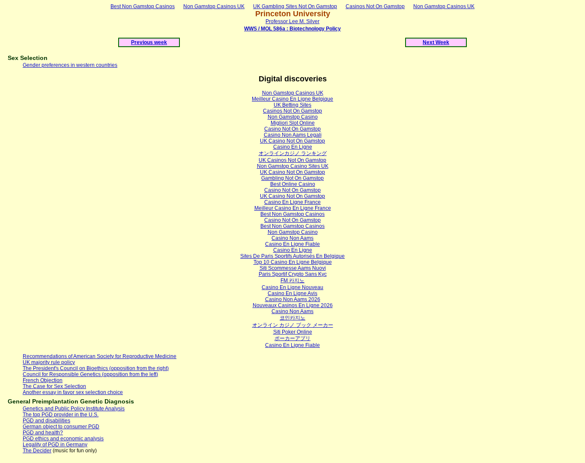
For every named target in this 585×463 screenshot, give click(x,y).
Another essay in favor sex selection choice (73, 392)
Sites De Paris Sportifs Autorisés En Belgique (292, 256)
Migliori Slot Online (293, 123)
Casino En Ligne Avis (292, 293)
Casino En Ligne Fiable (292, 244)
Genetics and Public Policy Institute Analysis (74, 409)
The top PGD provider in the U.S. (60, 415)
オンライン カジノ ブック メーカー (292, 325)
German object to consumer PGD (61, 427)
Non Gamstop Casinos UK (214, 6)
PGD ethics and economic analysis (63, 439)
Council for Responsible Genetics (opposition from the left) (90, 374)
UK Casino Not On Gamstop (292, 141)
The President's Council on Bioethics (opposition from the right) (96, 368)
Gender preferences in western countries (70, 65)
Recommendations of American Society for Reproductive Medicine (99, 356)
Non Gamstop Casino (293, 117)
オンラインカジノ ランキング (293, 153)
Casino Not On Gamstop (292, 129)
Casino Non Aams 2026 (292, 299)
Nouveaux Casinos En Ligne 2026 (293, 305)
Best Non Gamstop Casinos (142, 6)
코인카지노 (292, 318)
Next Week (436, 42)
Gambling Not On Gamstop (292, 178)
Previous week (149, 42)
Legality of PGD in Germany (55, 445)
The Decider (37, 451)
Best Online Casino (292, 184)
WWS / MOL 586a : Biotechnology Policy (292, 29)
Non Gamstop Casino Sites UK (292, 166)
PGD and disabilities (46, 421)
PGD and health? (43, 433)
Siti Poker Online (292, 332)
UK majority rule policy (49, 362)
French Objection (43, 380)
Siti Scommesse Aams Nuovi (293, 268)
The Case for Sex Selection (54, 386)
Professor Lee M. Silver (292, 21)
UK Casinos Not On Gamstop (292, 160)
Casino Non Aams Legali (293, 135)
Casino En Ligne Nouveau (292, 287)
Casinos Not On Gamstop (375, 6)
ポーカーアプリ (292, 338)
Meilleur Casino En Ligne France (292, 208)
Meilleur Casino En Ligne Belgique (292, 99)
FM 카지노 (292, 281)
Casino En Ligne (292, 147)
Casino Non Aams (292, 238)
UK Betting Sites (292, 105)
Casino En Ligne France (292, 202)
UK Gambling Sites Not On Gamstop (295, 6)
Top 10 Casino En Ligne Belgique (293, 262)
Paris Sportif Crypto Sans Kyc (293, 274)
